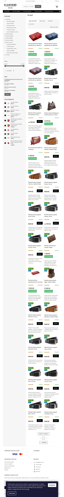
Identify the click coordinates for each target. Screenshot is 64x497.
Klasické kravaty (10, 25)
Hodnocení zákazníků (9, 466)
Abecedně (31, 24)
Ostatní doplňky (9, 38)
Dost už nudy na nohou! (10, 87)
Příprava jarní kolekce (9, 90)
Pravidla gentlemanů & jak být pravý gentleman (13, 80)
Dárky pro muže (9, 42)
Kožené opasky (10, 46)
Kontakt (6, 470)
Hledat (38, 6)
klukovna (38, 469)
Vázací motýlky (10, 23)
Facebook (38, 467)
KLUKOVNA (7, 19)
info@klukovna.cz (40, 462)
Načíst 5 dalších (43, 434)
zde (28, 489)
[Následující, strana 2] (43, 438)
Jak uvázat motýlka (9, 83)
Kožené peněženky (11, 44)
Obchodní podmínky (30, 1)
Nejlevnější (42, 21)
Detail (56, 87)
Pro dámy (7, 55)
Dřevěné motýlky (11, 21)
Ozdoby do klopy (11, 30)
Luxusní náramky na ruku (12, 32)
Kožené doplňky (9, 34)
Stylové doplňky (10, 50)
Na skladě (10, 71)
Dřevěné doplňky (9, 36)
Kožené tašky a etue (11, 48)
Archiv (7, 94)
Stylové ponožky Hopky (12, 53)
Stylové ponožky (9, 40)
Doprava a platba (8, 464)
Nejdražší (50, 21)
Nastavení (12, 493)
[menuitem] (7, 11)
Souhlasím (52, 485)
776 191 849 (38, 464)
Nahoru (44, 442)
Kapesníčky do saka (11, 27)
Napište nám (7, 468)
